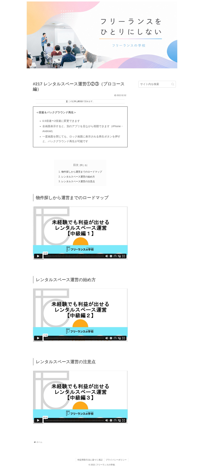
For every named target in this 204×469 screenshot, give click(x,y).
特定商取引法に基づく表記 (90, 460)
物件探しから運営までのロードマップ (81, 171)
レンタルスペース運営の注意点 (78, 181)
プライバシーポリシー (116, 460)
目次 (76, 164)
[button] (172, 84)
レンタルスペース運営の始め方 (78, 176)
